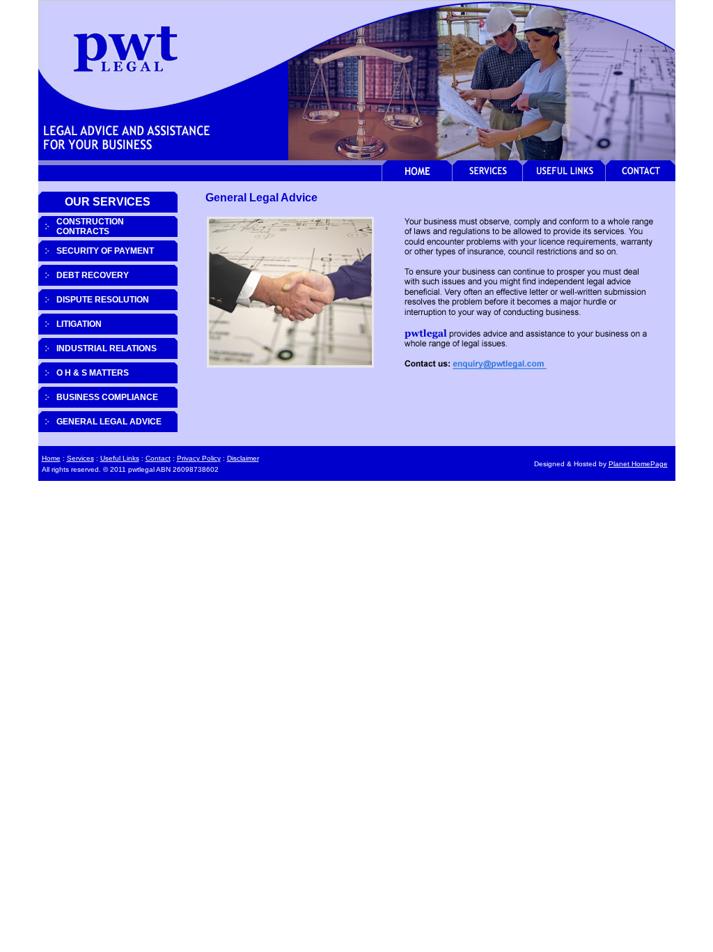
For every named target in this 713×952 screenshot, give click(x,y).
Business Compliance (107, 397)
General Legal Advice (109, 422)
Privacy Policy (199, 458)
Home (51, 458)
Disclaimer (243, 458)
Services (80, 458)
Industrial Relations (106, 348)
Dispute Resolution (102, 300)
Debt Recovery (92, 275)
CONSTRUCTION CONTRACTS (90, 226)
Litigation (79, 324)
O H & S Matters (92, 373)
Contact (158, 458)
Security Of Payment (105, 251)
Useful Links (119, 458)
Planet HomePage (638, 464)
